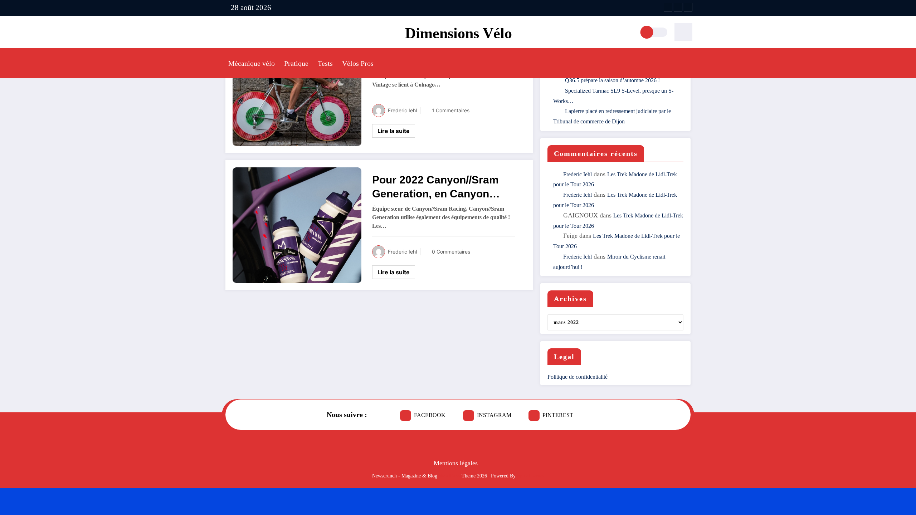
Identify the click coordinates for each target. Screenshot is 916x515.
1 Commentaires (450, 110)
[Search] (683, 32)
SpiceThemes (530, 476)
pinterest (557, 415)
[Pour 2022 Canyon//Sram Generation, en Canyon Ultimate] (297, 225)
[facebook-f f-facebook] (668, 7)
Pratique (296, 63)
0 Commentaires (451, 252)
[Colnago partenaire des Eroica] (297, 88)
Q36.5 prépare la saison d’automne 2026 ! (612, 80)
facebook (429, 415)
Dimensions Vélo (458, 33)
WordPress (449, 476)
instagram (494, 415)
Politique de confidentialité (577, 377)
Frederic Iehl (402, 110)
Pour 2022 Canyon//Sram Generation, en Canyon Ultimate (435, 187)
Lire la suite (393, 130)
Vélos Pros (358, 63)
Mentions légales (456, 463)
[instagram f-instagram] (678, 7)
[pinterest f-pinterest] (688, 7)
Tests (325, 63)
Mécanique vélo (251, 63)
